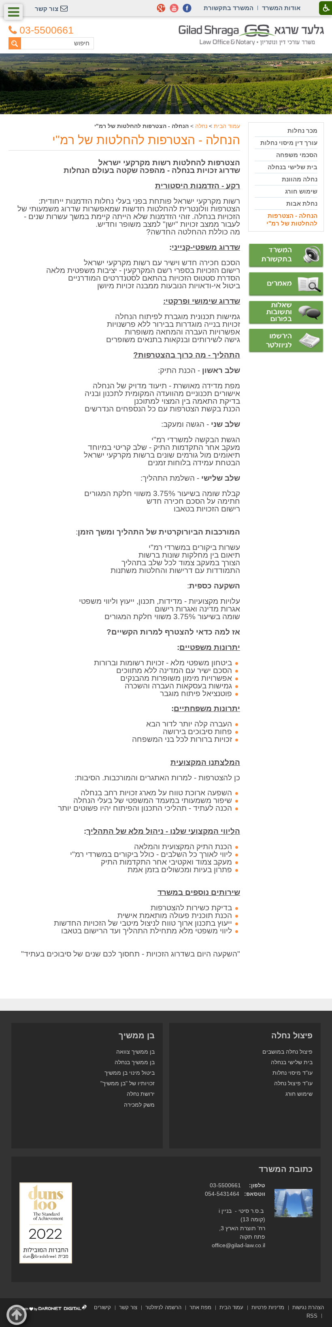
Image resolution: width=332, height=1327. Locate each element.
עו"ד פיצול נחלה (293, 1083)
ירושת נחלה (141, 1094)
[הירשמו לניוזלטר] (285, 341)
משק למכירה (139, 1105)
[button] (13, 12)
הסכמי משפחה (296, 154)
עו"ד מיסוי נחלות (292, 1073)
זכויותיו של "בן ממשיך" (127, 1083)
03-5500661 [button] (46, 30)
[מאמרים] (285, 284)
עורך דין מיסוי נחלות (288, 142)
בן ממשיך (137, 1035)
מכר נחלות (302, 130)
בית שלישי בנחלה (292, 167)
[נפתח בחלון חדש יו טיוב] (174, 8)
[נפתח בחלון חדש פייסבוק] (187, 8)
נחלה (201, 126)
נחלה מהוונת (299, 179)
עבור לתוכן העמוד (166, 28)
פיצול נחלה (292, 1035)
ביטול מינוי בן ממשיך (129, 1073)
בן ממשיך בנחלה (135, 1062)
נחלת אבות (301, 203)
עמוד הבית (227, 126)
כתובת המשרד (286, 1169)
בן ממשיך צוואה (135, 1052)
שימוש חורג (301, 191)
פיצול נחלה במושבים (287, 1052)
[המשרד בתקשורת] (285, 256)
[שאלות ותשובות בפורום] (285, 313)
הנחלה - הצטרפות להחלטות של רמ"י (146, 140)
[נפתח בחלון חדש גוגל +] (161, 8)
